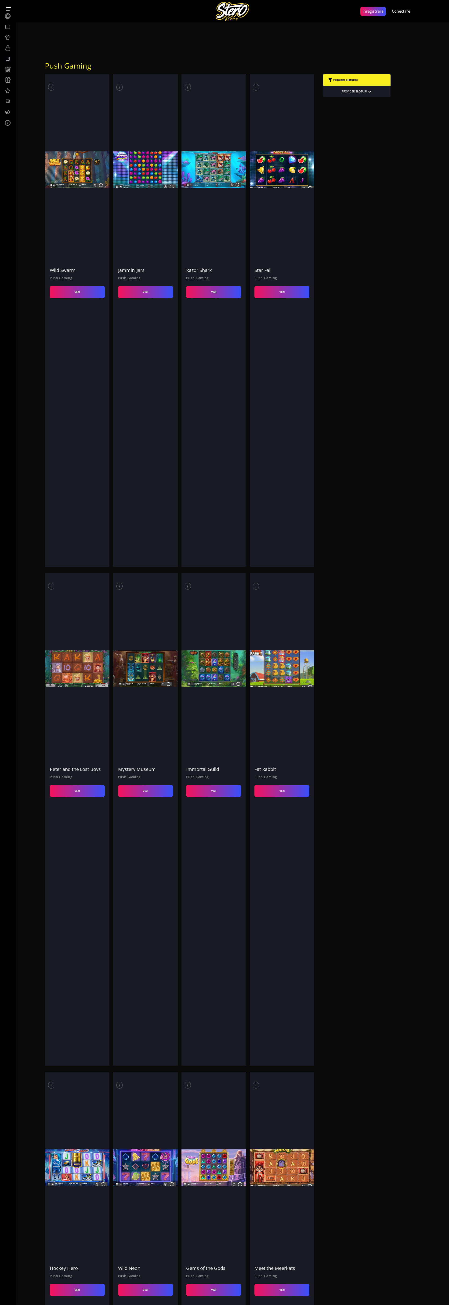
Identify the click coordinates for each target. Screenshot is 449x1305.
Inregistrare (373, 11)
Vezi (77, 291)
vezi (77, 1289)
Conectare (401, 11)
